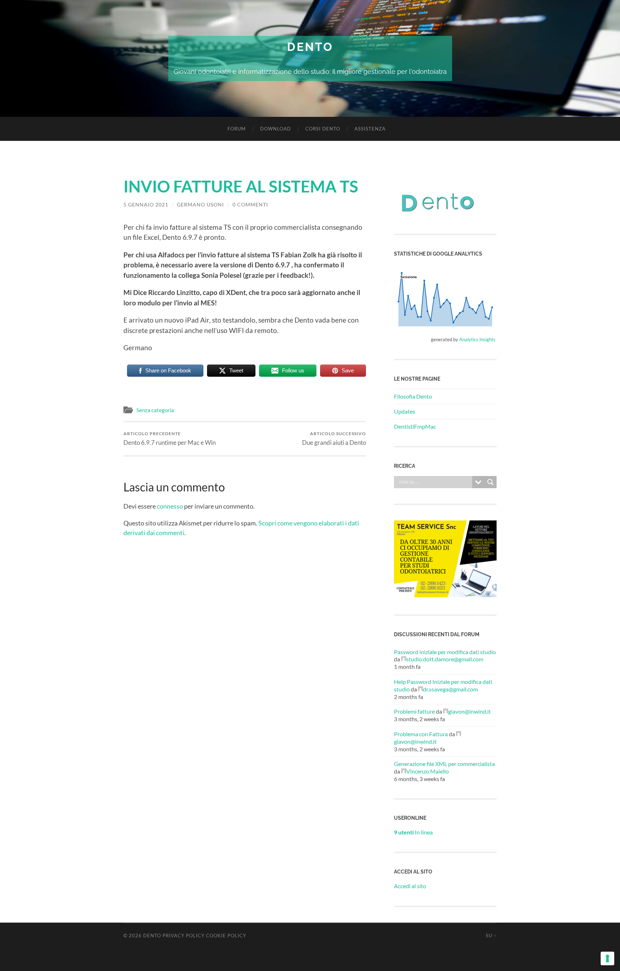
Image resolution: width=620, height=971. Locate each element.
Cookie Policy (226, 935)
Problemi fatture (414, 711)
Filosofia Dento (413, 396)
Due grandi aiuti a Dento (334, 438)
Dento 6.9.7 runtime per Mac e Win (169, 438)
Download (275, 129)
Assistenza (370, 129)
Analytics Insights (477, 339)
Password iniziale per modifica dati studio (445, 651)
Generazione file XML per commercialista (444, 763)
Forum (236, 129)
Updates (404, 411)
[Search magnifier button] (490, 482)
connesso (170, 506)
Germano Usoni (200, 204)
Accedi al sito (410, 885)
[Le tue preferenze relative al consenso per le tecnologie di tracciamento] (607, 958)
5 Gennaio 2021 (145, 204)
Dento (310, 46)
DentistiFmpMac (415, 426)
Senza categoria (155, 410)
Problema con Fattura (421, 733)
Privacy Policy (184, 935)
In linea (413, 832)
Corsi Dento (322, 129)
